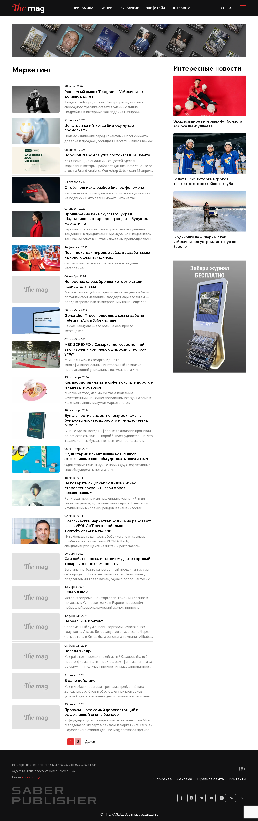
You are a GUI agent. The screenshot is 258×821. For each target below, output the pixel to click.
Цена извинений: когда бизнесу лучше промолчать (99, 127)
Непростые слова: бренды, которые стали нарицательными (103, 283)
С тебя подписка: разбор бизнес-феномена (104, 187)
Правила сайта (210, 779)
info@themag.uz (33, 777)
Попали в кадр (77, 651)
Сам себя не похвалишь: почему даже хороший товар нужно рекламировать (107, 561)
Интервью (180, 8)
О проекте (162, 779)
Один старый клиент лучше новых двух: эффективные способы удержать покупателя (106, 456)
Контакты (237, 779)
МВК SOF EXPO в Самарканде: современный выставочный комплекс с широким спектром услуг (105, 349)
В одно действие (80, 680)
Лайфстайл (155, 8)
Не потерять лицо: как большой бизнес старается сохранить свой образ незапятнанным (100, 488)
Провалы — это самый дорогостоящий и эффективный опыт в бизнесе (101, 712)
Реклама (184, 779)
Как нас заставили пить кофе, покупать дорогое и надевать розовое (108, 384)
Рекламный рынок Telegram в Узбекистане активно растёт (103, 94)
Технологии (128, 8)
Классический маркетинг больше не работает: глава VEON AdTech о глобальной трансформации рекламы (107, 526)
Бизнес (105, 8)
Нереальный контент (83, 621)
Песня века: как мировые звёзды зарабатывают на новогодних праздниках (108, 254)
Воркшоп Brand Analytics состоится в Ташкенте (107, 155)
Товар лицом (76, 592)
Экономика (83, 8)
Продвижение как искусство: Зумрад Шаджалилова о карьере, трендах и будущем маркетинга (106, 219)
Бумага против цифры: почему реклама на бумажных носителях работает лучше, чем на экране (106, 420)
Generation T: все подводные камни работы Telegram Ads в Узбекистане (104, 317)
